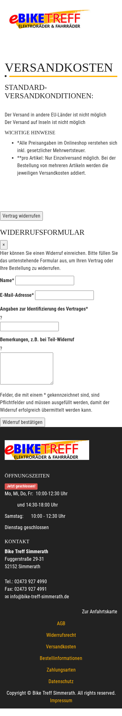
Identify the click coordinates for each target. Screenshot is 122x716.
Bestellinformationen (61, 658)
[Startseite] (50, 19)
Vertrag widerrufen (21, 216)
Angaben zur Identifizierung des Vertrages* (44, 309)
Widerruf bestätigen (23, 422)
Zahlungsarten (61, 670)
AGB (61, 623)
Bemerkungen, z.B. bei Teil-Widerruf (37, 340)
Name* (7, 280)
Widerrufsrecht (61, 635)
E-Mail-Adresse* (17, 295)
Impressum (61, 700)
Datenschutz (61, 681)
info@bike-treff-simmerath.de (39, 597)
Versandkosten (61, 647)
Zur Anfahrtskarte (99, 612)
